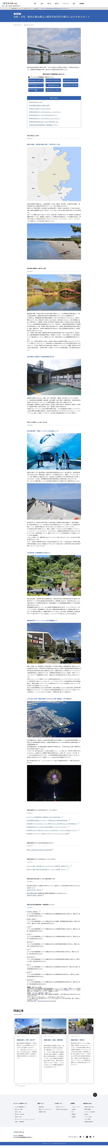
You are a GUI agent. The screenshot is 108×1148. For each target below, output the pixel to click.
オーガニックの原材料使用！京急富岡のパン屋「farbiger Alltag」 (44, 817)
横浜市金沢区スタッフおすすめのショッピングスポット (45, 118)
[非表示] (56, 98)
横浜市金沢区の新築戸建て (53, 80)
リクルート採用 (88, 1116)
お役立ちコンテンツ (28, 8)
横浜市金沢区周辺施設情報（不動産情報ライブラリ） (44, 125)
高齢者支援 (41, 1106)
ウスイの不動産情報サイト (20, 1106)
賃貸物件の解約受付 (89, 1121)
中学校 (29, 934)
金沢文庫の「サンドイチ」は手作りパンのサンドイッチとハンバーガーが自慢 (47, 833)
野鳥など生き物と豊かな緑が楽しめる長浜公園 (39, 850)
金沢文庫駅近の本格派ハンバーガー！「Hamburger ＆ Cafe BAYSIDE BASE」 (47, 820)
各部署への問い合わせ (89, 1106)
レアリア (44, 991)
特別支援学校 (30, 957)
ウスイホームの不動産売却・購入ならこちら (42, 77)
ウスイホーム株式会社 (38, 993)
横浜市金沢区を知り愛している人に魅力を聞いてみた (44, 121)
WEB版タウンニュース (70, 990)
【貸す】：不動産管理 (19, 1121)
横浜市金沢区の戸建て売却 (70, 85)
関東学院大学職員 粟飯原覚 (34, 895)
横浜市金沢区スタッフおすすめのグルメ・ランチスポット (45, 112)
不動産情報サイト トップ (16, 8)
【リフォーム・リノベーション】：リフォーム (25, 1119)
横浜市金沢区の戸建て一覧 (36, 80)
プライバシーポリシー (73, 1136)
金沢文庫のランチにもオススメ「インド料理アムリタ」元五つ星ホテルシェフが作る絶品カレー (52, 823)
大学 (28, 949)
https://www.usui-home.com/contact (47, 1001)
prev (14, 1025)
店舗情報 (74, 1114)
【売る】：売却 (18, 1116)
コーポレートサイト (76, 1106)
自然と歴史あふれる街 (36, 102)
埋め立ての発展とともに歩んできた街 (40, 108)
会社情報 (74, 1109)
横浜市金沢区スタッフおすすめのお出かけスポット (44, 115)
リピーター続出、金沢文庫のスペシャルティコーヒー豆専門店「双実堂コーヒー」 (49, 866)
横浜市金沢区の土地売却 (53, 90)
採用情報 (74, 1116)
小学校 (29, 926)
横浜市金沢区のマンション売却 (36, 90)
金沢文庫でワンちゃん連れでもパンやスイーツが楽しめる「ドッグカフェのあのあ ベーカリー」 (52, 830)
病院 (28, 964)
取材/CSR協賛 (88, 1109)
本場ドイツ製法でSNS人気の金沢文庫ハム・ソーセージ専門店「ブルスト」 (47, 869)
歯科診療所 (30, 979)
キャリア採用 (87, 1119)
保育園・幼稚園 (31, 919)
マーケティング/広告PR (90, 1111)
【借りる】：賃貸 (18, 1109)
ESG (73, 1111)
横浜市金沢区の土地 (53, 85)
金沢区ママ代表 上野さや (34, 890)
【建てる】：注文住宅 (19, 1114)
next (93, 1025)
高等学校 (29, 942)
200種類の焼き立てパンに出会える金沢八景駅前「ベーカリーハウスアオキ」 (47, 827)
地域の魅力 (36, 8)
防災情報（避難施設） (33, 911)
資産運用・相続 (42, 1111)
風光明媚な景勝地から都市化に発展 (39, 105)
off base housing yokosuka (62, 1109)
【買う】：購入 (18, 1111)
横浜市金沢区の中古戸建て (70, 80)
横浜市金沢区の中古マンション (36, 85)
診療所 (29, 972)
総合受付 (86, 1114)
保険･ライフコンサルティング (45, 1109)
